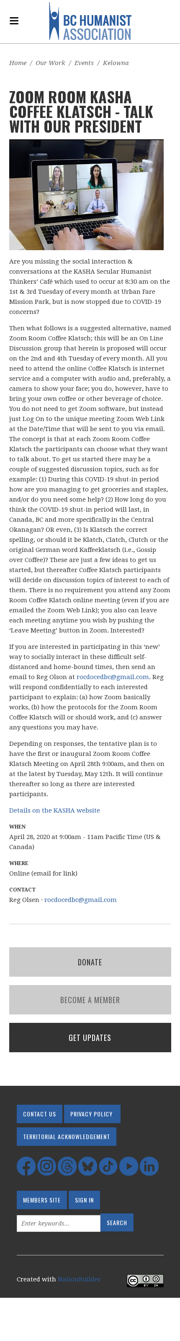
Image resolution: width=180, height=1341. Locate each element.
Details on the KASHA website (54, 810)
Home (17, 63)
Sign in (84, 1199)
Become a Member (90, 999)
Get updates (90, 1037)
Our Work (50, 63)
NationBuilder (79, 1279)
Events (84, 63)
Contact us (39, 1113)
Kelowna (116, 63)
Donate (90, 962)
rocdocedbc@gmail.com (113, 677)
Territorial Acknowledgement (66, 1136)
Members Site (42, 1199)
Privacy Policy (91, 1113)
